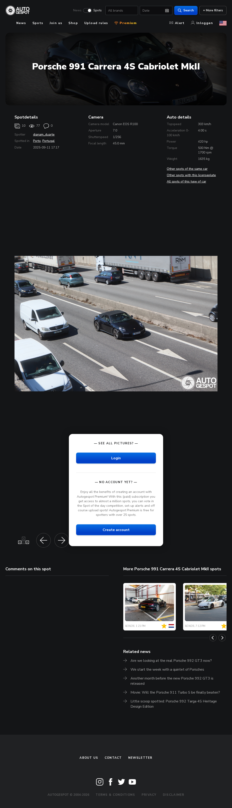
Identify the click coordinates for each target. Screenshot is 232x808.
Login (116, 458)
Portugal (48, 141)
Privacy (149, 795)
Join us (56, 23)
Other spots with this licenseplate (191, 175)
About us (89, 758)
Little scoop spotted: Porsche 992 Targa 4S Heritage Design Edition (173, 704)
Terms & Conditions (115, 795)
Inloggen (204, 23)
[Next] (222, 637)
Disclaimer (173, 795)
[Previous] (213, 637)
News (77, 10)
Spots (97, 10)
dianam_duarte (44, 134)
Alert (180, 23)
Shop (73, 23)
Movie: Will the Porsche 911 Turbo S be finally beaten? (175, 692)
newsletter (140, 758)
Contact (113, 758)
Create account (116, 529)
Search (188, 10)
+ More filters (213, 10)
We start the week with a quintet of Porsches (167, 669)
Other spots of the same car (187, 169)
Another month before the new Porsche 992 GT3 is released (171, 681)
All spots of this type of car (186, 181)
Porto (37, 141)
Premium (127, 23)
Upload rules (96, 23)
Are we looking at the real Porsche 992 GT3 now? (171, 660)
